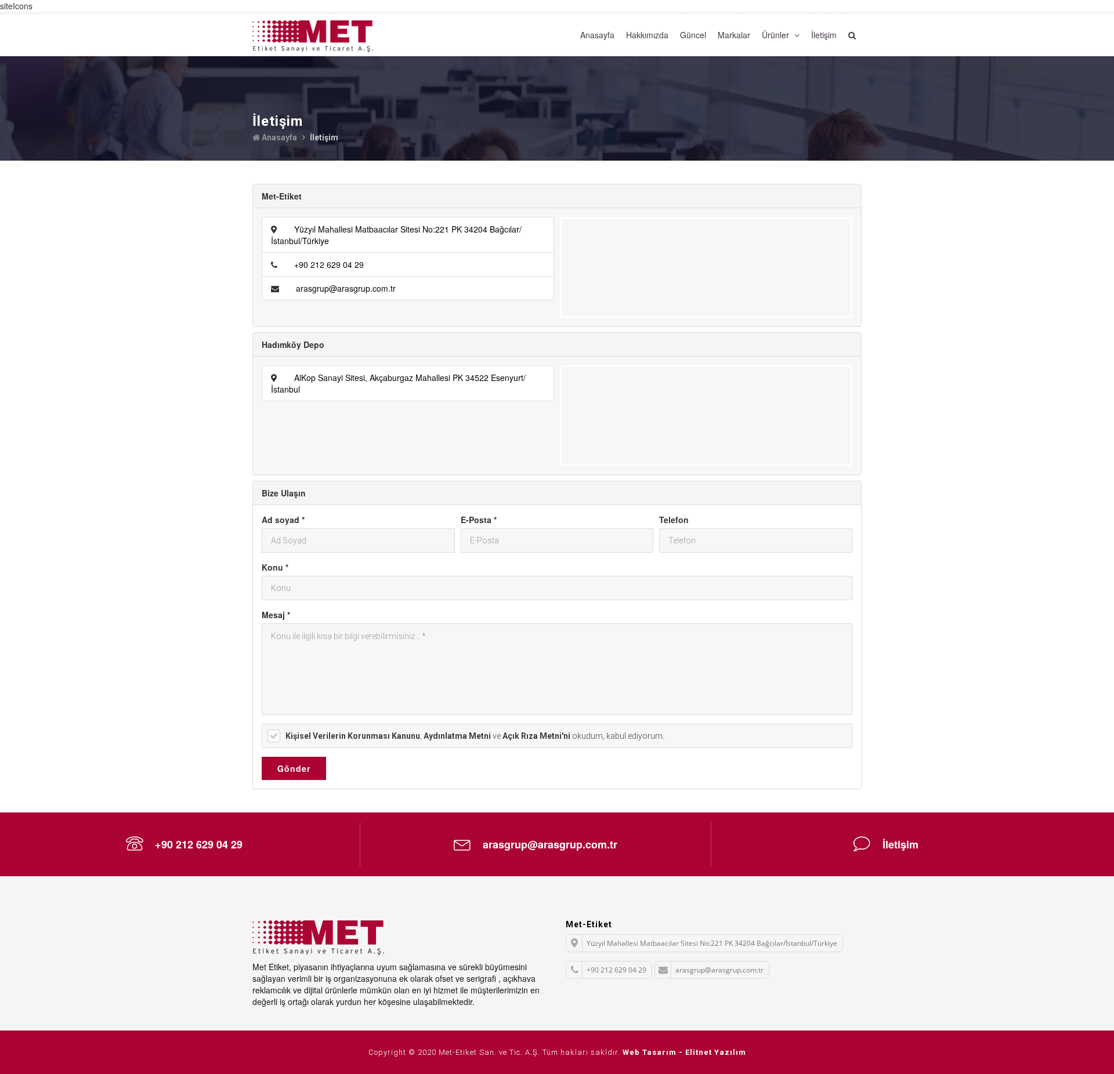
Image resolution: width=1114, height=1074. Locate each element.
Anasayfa (597, 35)
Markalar (734, 35)
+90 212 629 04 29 (329, 264)
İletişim (824, 35)
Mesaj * (276, 615)
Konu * (275, 567)
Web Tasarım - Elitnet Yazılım (684, 1052)
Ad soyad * (283, 519)
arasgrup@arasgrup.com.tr (346, 288)
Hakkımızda (647, 35)
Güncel (693, 35)
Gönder (293, 768)
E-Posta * (479, 519)
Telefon (674, 519)
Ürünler (776, 35)
